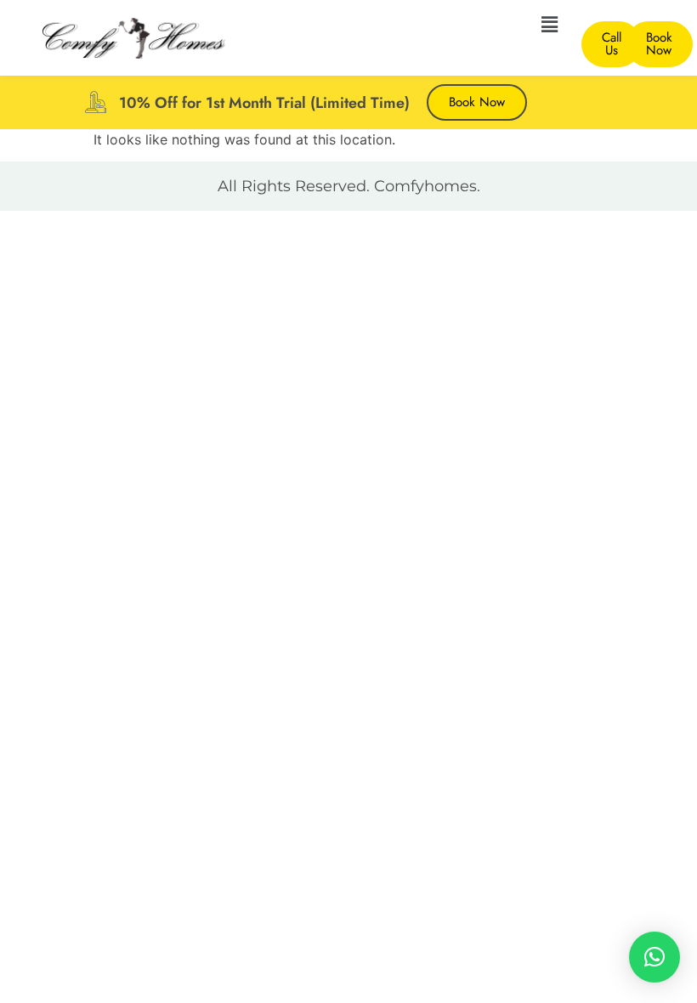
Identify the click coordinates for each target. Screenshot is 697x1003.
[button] (550, 24)
